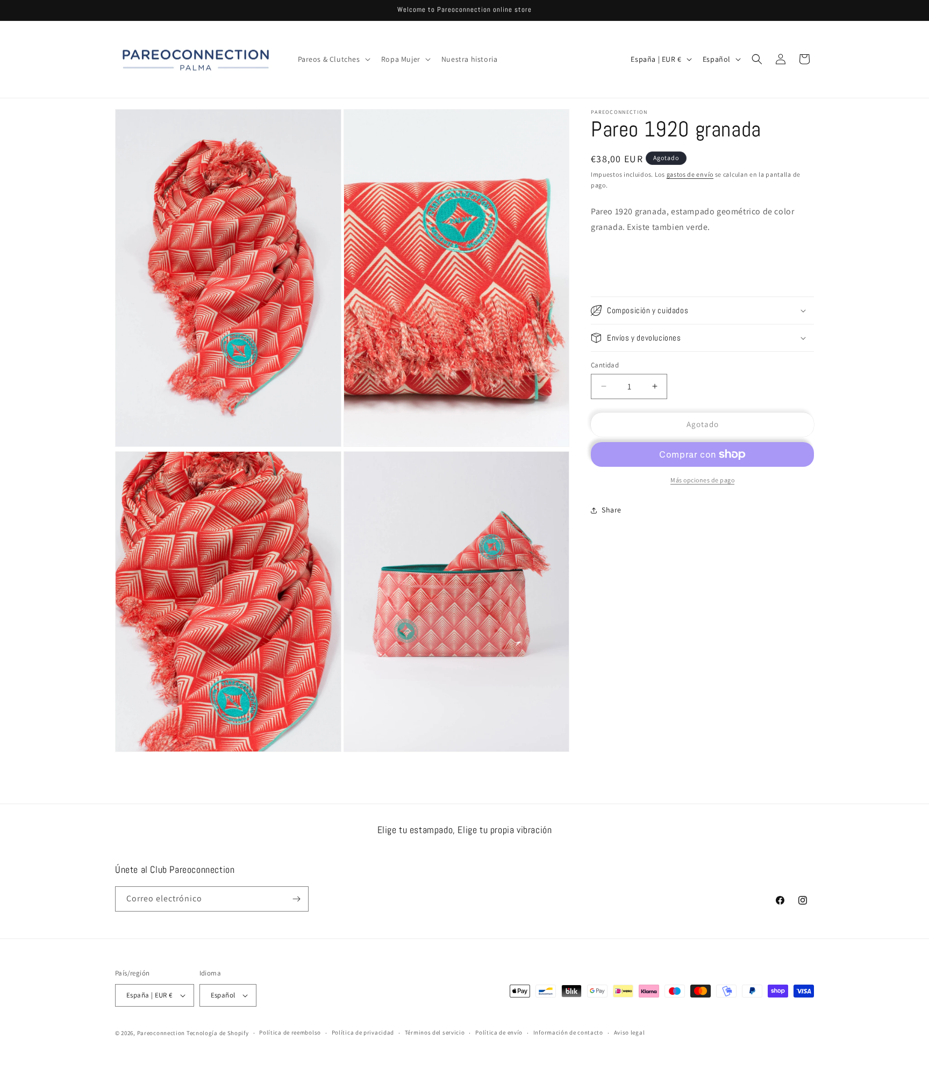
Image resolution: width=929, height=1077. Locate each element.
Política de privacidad (363, 1032)
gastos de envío (690, 174)
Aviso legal (629, 1032)
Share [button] (611, 510)
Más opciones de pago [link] (702, 480)
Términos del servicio (435, 1032)
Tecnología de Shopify (218, 1033)
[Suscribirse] (296, 899)
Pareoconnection (161, 1033)
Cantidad (605, 365)
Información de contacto (568, 1032)
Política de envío (499, 1032)
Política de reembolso (290, 1032)
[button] (333, 59)
